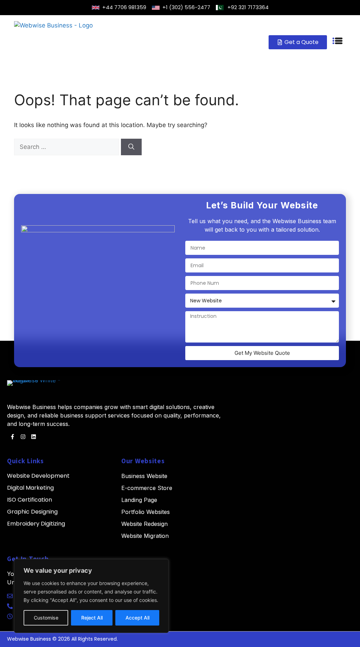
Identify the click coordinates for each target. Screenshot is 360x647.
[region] (91, 596)
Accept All (137, 618)
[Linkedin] (33, 437)
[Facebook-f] (12, 437)
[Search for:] (67, 146)
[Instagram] (23, 437)
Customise (46, 618)
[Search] (131, 147)
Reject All (92, 618)
